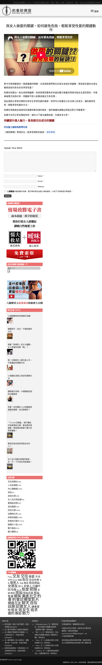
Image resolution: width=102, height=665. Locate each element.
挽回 (12, 593)
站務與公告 (13, 514)
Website (41, 187)
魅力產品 (12, 528)
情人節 (19, 590)
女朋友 (13, 586)
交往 (24, 576)
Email (40, 181)
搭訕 (19, 593)
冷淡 (37, 576)
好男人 (28, 586)
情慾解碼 (50, 132)
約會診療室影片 (25, 599)
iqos (37, 640)
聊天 (25, 603)
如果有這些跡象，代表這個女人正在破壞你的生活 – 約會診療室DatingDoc (17, 650)
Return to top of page (15, 659)
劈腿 (20, 580)
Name (40, 176)
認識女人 (23, 606)
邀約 (11, 613)
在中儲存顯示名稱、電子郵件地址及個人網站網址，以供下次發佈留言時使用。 (40, 191)
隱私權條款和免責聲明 (94, 662)
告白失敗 (34, 579)
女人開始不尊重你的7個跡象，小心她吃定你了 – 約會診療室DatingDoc (16, 635)
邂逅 (18, 613)
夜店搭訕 (34, 582)
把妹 (33, 589)
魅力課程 (12, 531)
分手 (10, 580)
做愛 (32, 576)
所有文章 (12, 510)
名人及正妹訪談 (15, 499)
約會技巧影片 (14, 521)
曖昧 (17, 596)
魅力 (26, 613)
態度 (25, 589)
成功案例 (12, 506)
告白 (25, 579)
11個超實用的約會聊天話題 (19, 316)
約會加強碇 (13, 517)
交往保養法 (13, 481)
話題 (11, 606)
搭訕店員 (28, 593)
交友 (16, 576)
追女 (14, 610)
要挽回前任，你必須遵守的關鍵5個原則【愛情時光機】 (46, 627)
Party (10, 577)
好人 (20, 586)
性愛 (13, 589)
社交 (33, 596)
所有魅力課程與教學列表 (15, 127)
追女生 (24, 610)
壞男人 (14, 583)
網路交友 (14, 603)
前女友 (15, 580)
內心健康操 (13, 489)
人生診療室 (13, 485)
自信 (33, 603)
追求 (34, 610)
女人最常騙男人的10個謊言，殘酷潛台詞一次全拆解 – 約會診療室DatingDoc (17, 642)
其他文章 (12, 496)
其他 (10, 492)
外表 (21, 583)
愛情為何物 (13, 503)
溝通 (25, 596)
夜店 (26, 583)
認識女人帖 (13, 524)
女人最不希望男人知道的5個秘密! (16, 630)
